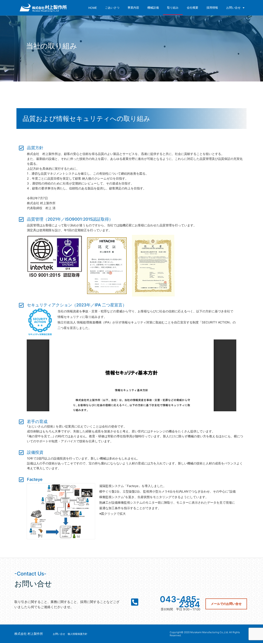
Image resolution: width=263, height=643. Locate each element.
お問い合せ (233, 7)
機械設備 (153, 7)
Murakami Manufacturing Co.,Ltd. (209, 632)
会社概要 (192, 7)
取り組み (173, 7)
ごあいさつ (112, 7)
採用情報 (212, 7)
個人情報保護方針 (77, 633)
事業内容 (133, 7)
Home (92, 7)
